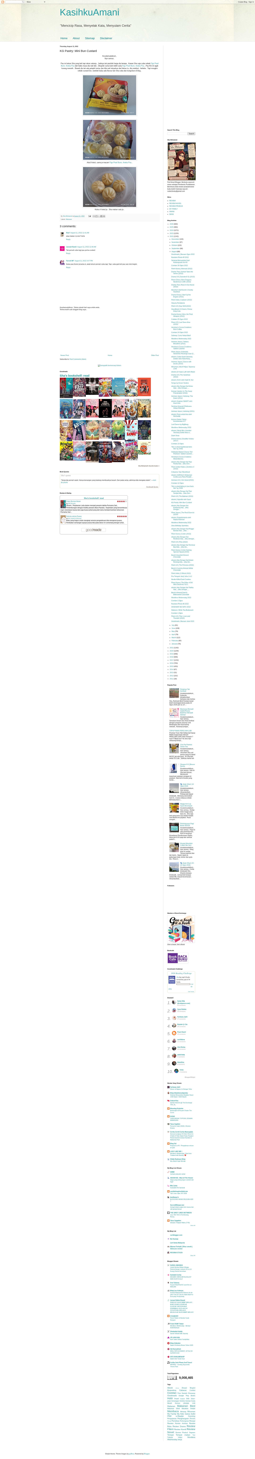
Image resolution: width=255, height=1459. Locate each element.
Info (187, 1399)
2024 (172, 230)
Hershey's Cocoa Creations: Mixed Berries (181, 458)
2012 (172, 676)
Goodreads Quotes (152, 487)
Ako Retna (181, 1047)
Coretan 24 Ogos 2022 (179, 332)
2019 (172, 654)
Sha (178, 977)
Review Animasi (181, 1423)
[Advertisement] (109, 332)
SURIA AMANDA (176, 1265)
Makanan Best (186, 1406)
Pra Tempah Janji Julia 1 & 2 (181, 576)
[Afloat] (79, 440)
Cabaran (183, 1390)
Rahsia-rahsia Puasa (74, 516)
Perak (169, 1421)
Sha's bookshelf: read (74, 375)
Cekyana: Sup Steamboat (180, 472)
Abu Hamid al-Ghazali (74, 518)
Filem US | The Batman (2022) (182, 496)
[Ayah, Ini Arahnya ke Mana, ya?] (105, 417)
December (176, 239)
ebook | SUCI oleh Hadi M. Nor (182, 380)
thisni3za (180, 1062)
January (175, 644)
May (173, 631)
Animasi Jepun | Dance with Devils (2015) (181, 363)
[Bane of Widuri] (144, 439)
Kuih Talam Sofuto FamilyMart (179, 1339)
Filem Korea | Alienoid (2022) (181, 269)
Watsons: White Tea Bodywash (182, 610)
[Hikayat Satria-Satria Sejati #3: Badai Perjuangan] (118, 462)
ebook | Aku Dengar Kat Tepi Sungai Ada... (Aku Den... (181, 492)
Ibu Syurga (174, 1239)
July (173, 625)
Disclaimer (106, 38)
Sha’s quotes (66, 475)
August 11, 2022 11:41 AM (79, 233)
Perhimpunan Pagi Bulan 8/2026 (187, 824)
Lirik (193, 1403)
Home (63, 38)
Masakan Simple (188, 1408)
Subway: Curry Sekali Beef (181, 335)
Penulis (192, 1419)
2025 (172, 227)
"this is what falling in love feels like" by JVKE (182, 487)
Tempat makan (183, 1435)
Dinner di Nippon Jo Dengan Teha (181, 1089)
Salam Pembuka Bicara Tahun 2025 (181, 1345)
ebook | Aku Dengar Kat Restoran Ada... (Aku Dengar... (183, 538)
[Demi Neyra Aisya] (118, 417)
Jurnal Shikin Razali (177, 1300)
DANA (172, 1116)
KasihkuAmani (89, 12)
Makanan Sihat (173, 1408)
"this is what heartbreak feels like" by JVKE (181, 448)
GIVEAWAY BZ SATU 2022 (181, 607)
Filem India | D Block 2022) (181, 573)
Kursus (177, 1403)
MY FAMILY (173, 209)
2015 (172, 666)
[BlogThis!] (96, 216)
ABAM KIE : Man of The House (181, 1178)
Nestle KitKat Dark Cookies (181, 579)
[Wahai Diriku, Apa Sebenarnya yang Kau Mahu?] (118, 396)
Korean (188, 1401)
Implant (182, 1399)
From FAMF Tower (177, 1324)
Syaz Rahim (181, 1009)
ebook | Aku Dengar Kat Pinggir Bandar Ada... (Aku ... (182, 530)
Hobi (170, 1398)
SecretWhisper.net (177, 1205)
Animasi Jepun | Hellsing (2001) (182, 411)
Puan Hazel (181, 1032)
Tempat (170, 1435)
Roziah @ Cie (182, 1024)
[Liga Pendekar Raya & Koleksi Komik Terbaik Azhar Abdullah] (66, 460)
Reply (68, 239)
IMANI (171, 214)
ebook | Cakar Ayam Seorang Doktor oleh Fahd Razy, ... (181, 358)
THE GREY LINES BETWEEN (181, 1213)
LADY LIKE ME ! (176, 1151)
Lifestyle (186, 1403)
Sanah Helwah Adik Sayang (179, 1333)
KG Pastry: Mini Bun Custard (181, 502)
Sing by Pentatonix (178, 303)
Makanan (69, 219)
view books (191, 991)
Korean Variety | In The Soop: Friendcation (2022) (181, 392)
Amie (182, 1070)
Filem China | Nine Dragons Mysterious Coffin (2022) (181, 281)
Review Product (182, 1433)
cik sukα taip (175, 1337)
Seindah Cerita (175, 1275)
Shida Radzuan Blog (177, 1159)
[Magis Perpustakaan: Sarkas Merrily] (66, 441)
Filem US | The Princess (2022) (182, 565)
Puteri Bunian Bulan (73, 501)
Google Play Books (187, 1396)
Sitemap (90, 38)
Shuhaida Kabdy (176, 1331)
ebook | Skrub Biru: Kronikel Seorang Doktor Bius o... (181, 431)
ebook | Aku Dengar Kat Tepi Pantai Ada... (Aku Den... (181, 463)
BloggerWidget (190, 1077)
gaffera (131, 1454)
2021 (172, 648)
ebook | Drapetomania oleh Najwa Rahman (181, 518)
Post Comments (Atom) (78, 359)
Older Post (155, 355)
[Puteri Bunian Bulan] (66, 397)
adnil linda (181, 1055)
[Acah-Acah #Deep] (79, 396)
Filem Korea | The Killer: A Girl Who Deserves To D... (182, 583)
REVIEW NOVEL (175, 203)
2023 (172, 233)
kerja (180, 1439)
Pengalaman (172, 1419)
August (174, 251)
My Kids (180, 1414)
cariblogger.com (176, 1235)
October (175, 245)
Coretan (172, 1393)
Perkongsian (184, 1421)
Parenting (191, 1416)
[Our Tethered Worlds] (79, 460)
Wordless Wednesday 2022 (181, 339)
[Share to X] (99, 216)
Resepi (192, 1421)
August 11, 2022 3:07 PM (84, 261)
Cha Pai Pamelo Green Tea (186, 745)
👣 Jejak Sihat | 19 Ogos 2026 (187, 785)
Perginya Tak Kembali (185, 690)
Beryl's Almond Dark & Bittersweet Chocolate (180, 593)
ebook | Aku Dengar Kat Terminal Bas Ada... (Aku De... (183, 546)
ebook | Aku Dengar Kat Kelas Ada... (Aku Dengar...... (182, 387)
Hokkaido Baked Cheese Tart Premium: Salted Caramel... (182, 453)
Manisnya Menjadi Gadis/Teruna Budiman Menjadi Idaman (187, 712)
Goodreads (172, 1395)
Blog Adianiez (175, 1343)
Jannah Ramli (71, 247)
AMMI (172, 1172)
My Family (171, 1414)
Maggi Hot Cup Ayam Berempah (186, 805)
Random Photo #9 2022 (180, 257)
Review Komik (180, 1429)
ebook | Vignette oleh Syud (181, 499)
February (175, 641)
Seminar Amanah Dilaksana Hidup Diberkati (181, 407)
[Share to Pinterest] (104, 216)
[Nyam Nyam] (144, 454)
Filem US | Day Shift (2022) (181, 306)
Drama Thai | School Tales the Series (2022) (182, 273)
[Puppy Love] (131, 441)
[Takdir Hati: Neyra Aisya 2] (92, 417)
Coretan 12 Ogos (177, 483)
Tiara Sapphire (175, 1221)
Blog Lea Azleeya (176, 1291)
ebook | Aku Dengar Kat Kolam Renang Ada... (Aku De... (182, 561)
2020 (172, 651)
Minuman (191, 1411)
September (176, 248)
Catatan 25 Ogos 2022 (179, 319)
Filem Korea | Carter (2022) (181, 534)
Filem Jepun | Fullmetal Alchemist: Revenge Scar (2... (183, 353)
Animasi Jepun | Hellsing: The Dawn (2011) (182, 397)
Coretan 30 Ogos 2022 (179, 265)
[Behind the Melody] (66, 418)
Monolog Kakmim (176, 1108)
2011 (172, 679)
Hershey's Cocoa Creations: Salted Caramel (181, 348)
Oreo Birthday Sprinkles (179, 526)
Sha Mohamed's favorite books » (148, 466)
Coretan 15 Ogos (177, 444)
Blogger (147, 1454)
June (174, 628)
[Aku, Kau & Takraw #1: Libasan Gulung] (105, 396)
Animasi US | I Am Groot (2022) (182, 480)
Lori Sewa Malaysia (177, 1243)
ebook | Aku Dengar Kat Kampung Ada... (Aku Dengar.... (179, 507)
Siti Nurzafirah (175, 1349)
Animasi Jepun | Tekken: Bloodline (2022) (180, 342)
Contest (192, 1390)
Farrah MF (70, 261)
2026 (172, 224)
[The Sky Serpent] (92, 439)
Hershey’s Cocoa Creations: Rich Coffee (181, 328)
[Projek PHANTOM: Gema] (131, 419)
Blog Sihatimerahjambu (179, 1093)
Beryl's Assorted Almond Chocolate (180, 556)
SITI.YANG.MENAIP (177, 1357)
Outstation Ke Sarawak (177, 1187)
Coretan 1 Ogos (177, 613)
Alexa (177, 1388)
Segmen (192, 1433)
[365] (92, 394)
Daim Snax (175, 436)
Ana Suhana (174, 1283)
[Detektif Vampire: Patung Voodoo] (105, 462)
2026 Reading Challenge (181, 973)
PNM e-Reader (175, 1416)
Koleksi (182, 1401)
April (173, 634)
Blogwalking (171, 1390)
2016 (172, 663)
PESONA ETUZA (176, 1253)
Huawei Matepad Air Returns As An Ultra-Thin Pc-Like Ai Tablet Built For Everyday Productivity (181, 1294)
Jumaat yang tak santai (177, 1174)
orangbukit (174, 1316)
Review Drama (179, 1426)
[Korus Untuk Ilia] (144, 396)
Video (180, 1437)
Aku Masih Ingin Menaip (177, 1161)
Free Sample (182, 1393)
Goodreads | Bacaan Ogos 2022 (183, 254)
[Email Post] (89, 216)
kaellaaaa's (174, 1197)
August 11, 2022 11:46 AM (86, 247)
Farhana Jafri (182, 1017)
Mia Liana (173, 1186)
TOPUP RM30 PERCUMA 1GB (180, 731)
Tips (193, 1435)
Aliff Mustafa (72, 503)
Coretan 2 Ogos (177, 601)
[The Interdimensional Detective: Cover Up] (118, 439)
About (76, 38)
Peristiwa (175, 1421)
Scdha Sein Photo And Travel (181, 1363)
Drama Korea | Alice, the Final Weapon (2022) (182, 315)
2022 (172, 236)
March (174, 638)
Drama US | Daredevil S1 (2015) (183, 277)
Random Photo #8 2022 (180, 604)
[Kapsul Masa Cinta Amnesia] (144, 417)
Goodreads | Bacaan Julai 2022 (182, 621)
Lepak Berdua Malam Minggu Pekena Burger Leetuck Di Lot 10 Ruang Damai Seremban (181, 1269)
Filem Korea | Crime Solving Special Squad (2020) (181, 551)
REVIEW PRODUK (176, 206)
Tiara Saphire (175, 1124)
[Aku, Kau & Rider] (131, 460)
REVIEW (172, 201)
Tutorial (170, 1437)
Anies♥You (174, 1101)
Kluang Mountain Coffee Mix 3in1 (186, 844)
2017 (172, 660)
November (176, 242)
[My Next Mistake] (92, 462)
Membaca (173, 1411)
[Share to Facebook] (101, 216)
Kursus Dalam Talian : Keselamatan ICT (179, 420)
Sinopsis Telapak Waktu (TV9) (180, 1222)
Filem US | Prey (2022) (179, 542)
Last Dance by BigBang (179, 424)
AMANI (171, 211)
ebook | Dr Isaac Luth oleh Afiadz (183, 372)
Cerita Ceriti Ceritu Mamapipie (181, 1132)
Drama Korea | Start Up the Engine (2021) (181, 296)
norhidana (181, 1040)
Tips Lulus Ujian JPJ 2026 (178, 1193)
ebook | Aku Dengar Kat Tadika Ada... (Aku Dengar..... (182, 588)
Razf (68, 233)
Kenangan (175, 1401)
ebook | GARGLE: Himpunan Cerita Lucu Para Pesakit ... (182, 476)
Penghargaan (183, 1418)
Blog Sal (173, 1144)
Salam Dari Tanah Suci (177, 1359)
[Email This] (94, 216)
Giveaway (191, 1393)
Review (170, 1423)
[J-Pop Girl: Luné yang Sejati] (79, 418)
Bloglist (192, 1388)
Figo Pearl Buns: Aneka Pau (133, 66)
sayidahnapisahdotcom (179, 1191)
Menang (183, 1412)
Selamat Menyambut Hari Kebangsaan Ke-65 (180, 261)
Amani (184, 1388)
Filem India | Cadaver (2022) (181, 300)
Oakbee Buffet (190, 1414)
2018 (172, 657)
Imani (176, 1399)
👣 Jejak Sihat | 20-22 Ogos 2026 (187, 864)
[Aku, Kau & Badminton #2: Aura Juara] (131, 396)
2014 (172, 669)
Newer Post (64, 355)
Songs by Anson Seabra (180, 383)
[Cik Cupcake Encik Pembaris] (105, 438)
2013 (172, 672)
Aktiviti (170, 1388)
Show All (192, 1225)
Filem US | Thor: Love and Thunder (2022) (180, 617)
